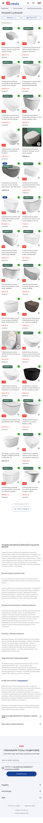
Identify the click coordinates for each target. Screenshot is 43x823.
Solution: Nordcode (21, 810)
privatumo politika (12, 769)
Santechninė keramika (34, 8)
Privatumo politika (14, 806)
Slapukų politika (30, 806)
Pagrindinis (4, 8)
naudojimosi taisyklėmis (22, 767)
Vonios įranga (17, 8)
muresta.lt (22, 681)
